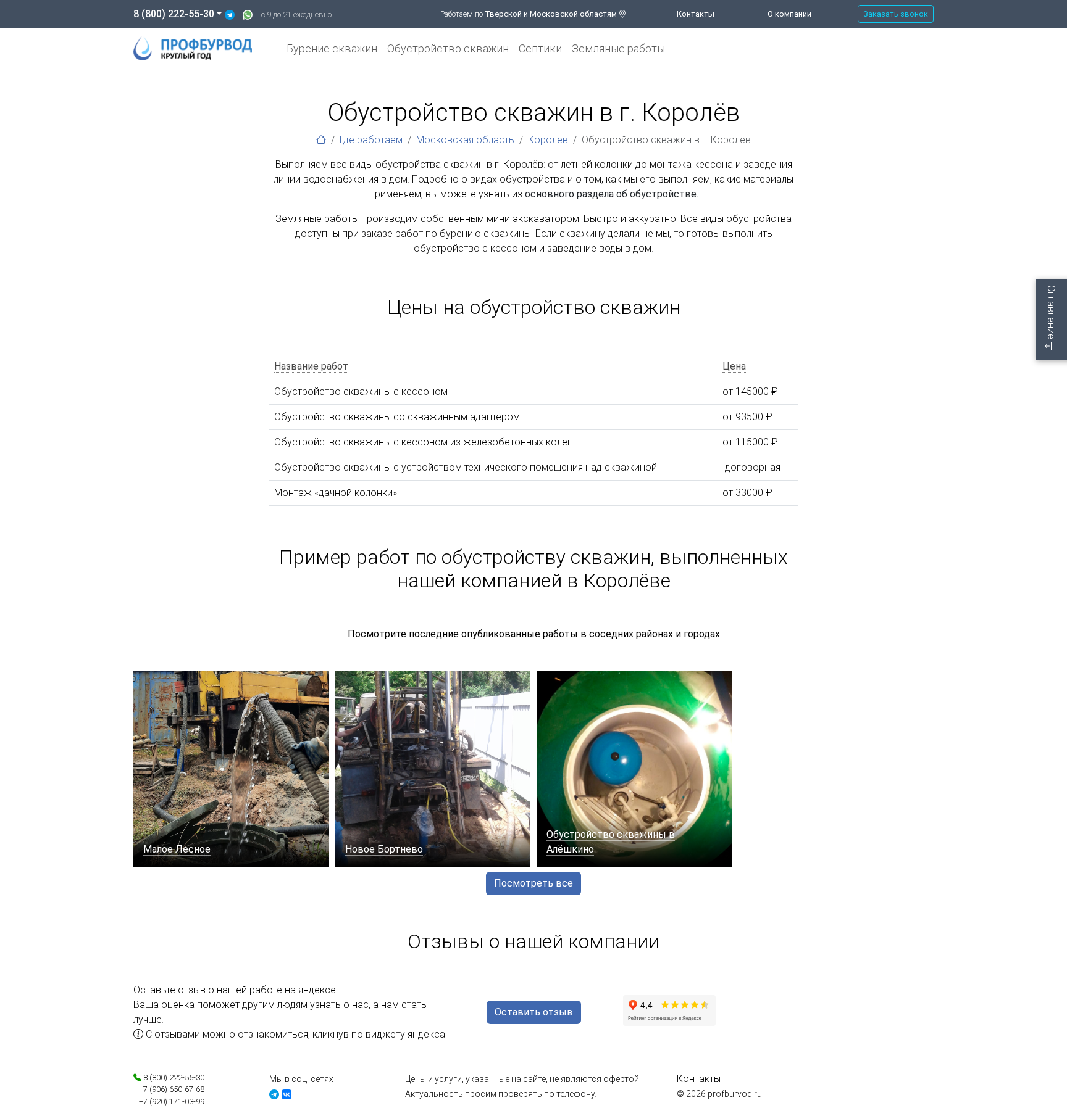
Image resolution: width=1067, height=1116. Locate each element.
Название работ (311, 366)
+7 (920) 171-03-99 (168, 1101)
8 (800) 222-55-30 (173, 14)
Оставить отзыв (534, 1012)
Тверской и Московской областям (552, 14)
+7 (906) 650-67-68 (168, 1089)
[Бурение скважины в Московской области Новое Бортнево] (433, 769)
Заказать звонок (895, 14)
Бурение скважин (332, 48)
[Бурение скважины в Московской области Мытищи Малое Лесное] (231, 769)
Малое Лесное (177, 849)
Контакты (695, 14)
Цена (734, 366)
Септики (540, 48)
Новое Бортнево (384, 849)
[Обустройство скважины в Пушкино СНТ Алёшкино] (634, 769)
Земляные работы (618, 48)
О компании (789, 14)
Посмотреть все (533, 883)
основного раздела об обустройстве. (611, 194)
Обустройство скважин (448, 48)
